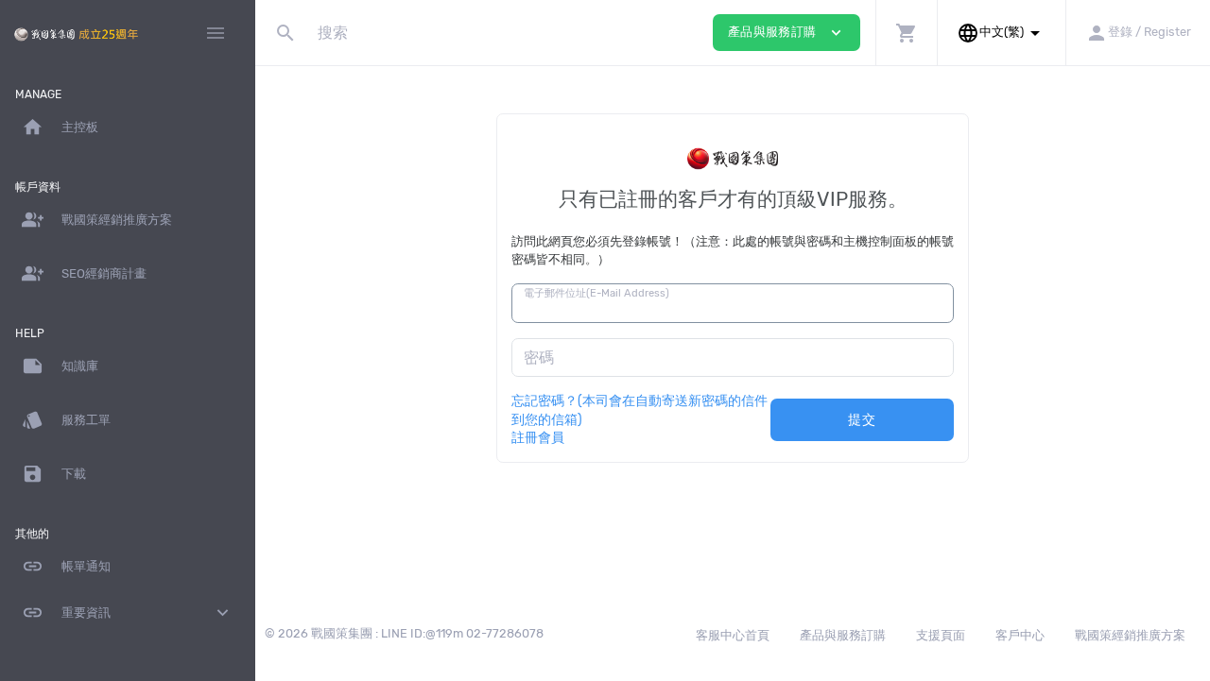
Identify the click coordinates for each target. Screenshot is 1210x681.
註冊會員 (537, 437)
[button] (906, 32)
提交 (861, 420)
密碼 (539, 357)
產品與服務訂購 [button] (786, 33)
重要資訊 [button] (127, 612)
